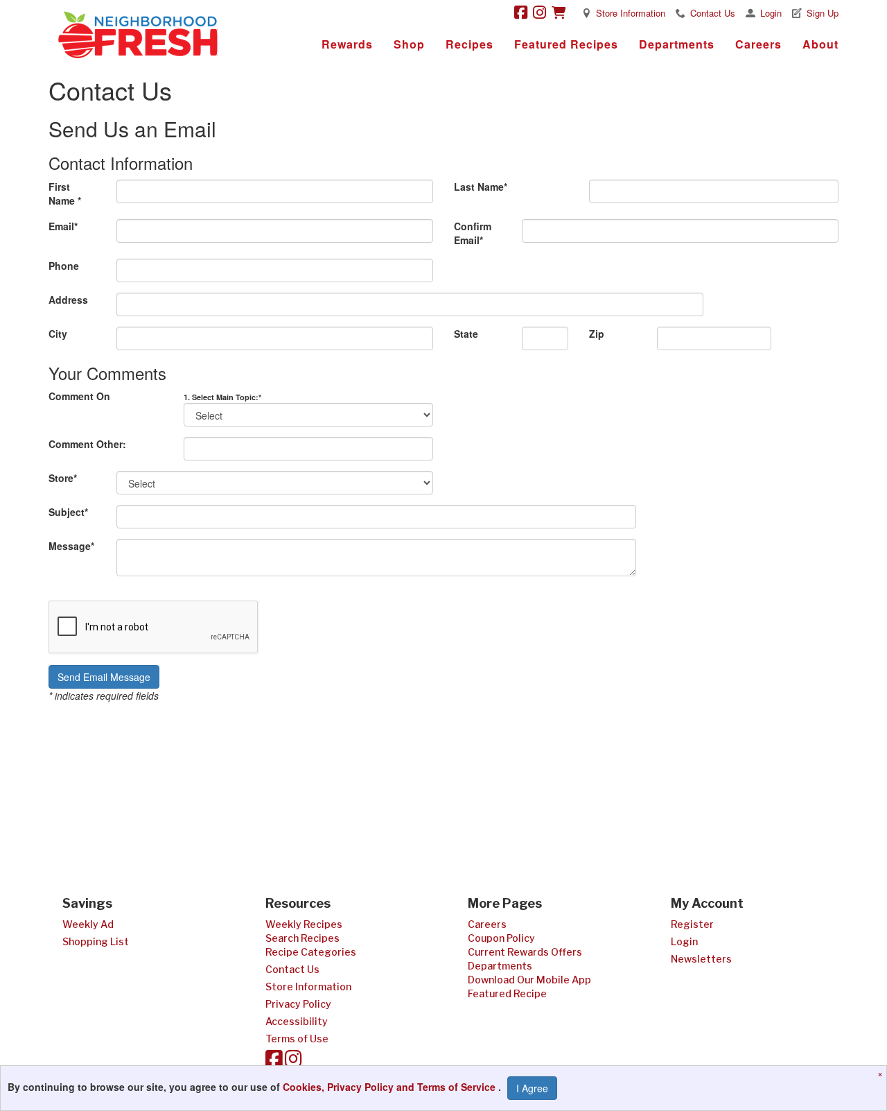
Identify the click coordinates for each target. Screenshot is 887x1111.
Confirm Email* (472, 233)
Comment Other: (87, 444)
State (466, 334)
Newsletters (701, 959)
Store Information (630, 12)
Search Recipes (302, 938)
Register (692, 924)
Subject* (68, 512)
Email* (63, 226)
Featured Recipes (566, 44)
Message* (71, 546)
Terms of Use (296, 1038)
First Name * (65, 193)
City (58, 334)
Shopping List (95, 941)
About (820, 44)
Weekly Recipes (303, 924)
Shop (409, 44)
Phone (64, 266)
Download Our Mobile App (529, 979)
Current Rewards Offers (525, 952)
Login (771, 12)
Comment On (79, 396)
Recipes (469, 44)
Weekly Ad (88, 924)
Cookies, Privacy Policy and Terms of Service (390, 1087)
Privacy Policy (298, 1004)
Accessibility (296, 1021)
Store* (63, 478)
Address (68, 300)
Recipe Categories (310, 952)
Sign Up (822, 12)
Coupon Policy (501, 938)
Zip (596, 334)
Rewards (347, 44)
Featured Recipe (507, 993)
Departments (676, 44)
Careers (758, 44)
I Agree (532, 1088)
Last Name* (480, 186)
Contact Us (712, 12)
